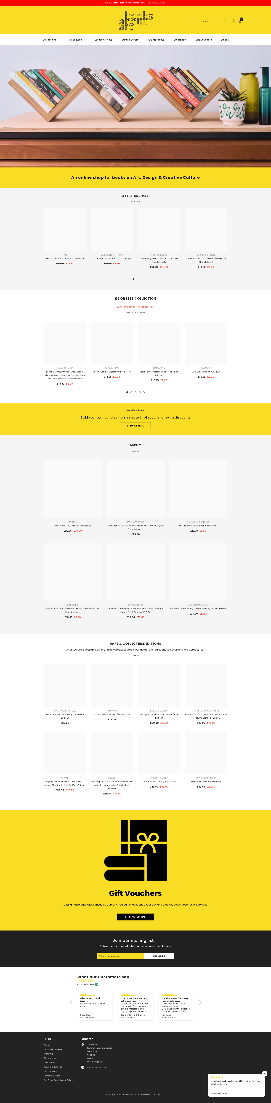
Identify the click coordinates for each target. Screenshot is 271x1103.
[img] (137, 981)
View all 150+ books (135, 312)
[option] (64, 238)
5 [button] (144, 392)
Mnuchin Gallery (159, 778)
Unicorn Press (112, 368)
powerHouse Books (206, 778)
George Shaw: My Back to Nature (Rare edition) (159, 716)
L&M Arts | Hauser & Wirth (206, 710)
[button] (71, 1002)
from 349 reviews (85, 984)
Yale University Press (112, 255)
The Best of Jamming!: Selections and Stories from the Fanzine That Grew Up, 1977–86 (135, 610)
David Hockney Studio (65, 710)
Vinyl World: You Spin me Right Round (72, 525)
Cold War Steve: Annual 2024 (206, 371)
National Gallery (159, 710)
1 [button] (133, 279)
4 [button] (140, 392)
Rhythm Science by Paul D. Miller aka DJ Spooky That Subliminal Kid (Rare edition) (64, 783)
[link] (135, 106)
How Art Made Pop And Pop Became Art (65, 258)
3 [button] (135, 392)
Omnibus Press (135, 605)
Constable (206, 368)
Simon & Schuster (206, 255)
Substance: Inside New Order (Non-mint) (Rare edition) (206, 260)
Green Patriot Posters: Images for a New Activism (159, 373)
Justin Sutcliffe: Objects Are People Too (112, 371)
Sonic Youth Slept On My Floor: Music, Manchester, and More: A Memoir (72, 610)
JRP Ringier (112, 710)
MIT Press (65, 778)
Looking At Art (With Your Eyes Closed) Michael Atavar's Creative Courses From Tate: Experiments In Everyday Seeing (65, 375)
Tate (65, 255)
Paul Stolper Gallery (198, 605)
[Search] (214, 21)
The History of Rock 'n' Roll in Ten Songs (112, 258)
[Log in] (234, 21)
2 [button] (137, 279)
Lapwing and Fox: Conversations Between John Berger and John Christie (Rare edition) (112, 785)
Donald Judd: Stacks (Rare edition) (159, 781)
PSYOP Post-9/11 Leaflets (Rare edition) (111, 714)
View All (135, 451)
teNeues (73, 522)
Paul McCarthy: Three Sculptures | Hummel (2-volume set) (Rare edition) (206, 716)
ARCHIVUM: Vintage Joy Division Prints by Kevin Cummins (198, 608)
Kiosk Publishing (64, 368)
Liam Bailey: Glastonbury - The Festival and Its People (159, 260)
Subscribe (159, 956)
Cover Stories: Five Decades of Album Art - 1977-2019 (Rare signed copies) (135, 527)
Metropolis (159, 368)
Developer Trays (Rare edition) (206, 781)
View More (135, 201)
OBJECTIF (112, 778)
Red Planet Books (135, 522)
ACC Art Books (159, 255)
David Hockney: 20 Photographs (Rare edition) (65, 716)
